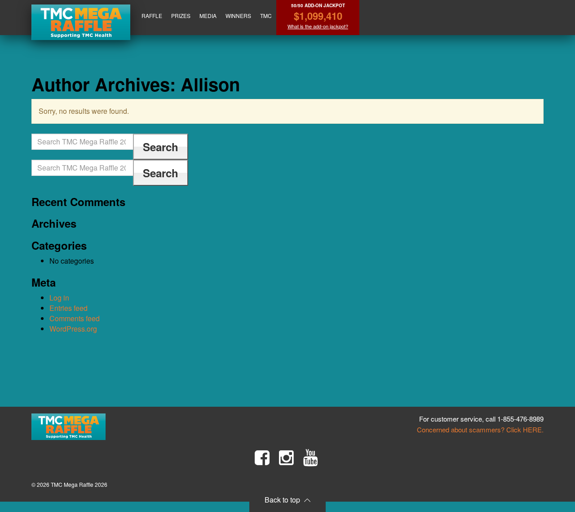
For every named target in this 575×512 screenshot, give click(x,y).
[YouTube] (310, 457)
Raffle (152, 15)
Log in (59, 297)
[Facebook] (262, 457)
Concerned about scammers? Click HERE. (480, 429)
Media (208, 15)
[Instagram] (286, 457)
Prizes (180, 15)
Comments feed (74, 318)
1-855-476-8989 (520, 418)
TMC (266, 15)
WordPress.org (73, 328)
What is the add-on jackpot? (318, 26)
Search (160, 146)
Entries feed (68, 308)
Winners (238, 15)
